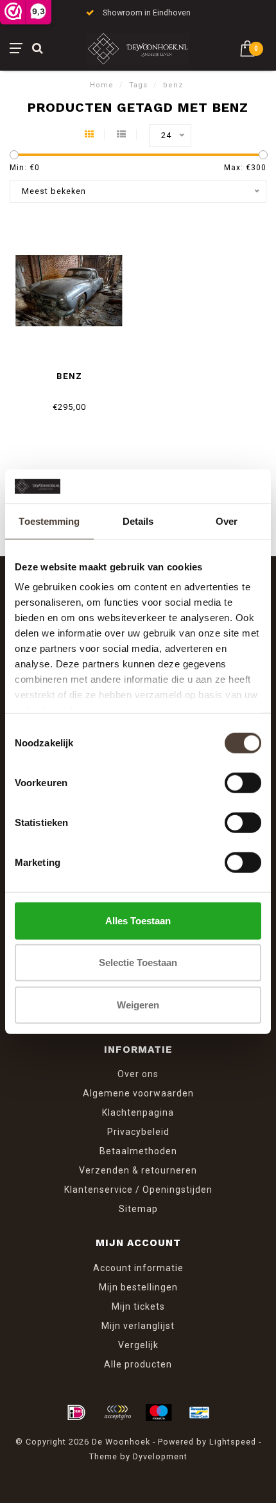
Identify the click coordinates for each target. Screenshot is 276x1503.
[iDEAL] (76, 1412)
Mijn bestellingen (138, 1287)
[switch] (243, 782)
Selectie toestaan (138, 962)
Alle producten (138, 1364)
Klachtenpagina (138, 1112)
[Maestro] (158, 1412)
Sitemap (138, 1209)
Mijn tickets (138, 1306)
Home (102, 85)
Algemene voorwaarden (138, 1093)
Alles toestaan (138, 920)
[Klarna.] (117, 1412)
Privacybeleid (138, 1132)
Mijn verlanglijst (138, 1326)
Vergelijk (138, 1345)
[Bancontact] (200, 1412)
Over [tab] (226, 520)
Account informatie (138, 1268)
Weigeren (138, 1004)
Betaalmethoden (138, 1151)
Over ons (138, 1074)
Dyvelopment (160, 1456)
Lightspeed (232, 1441)
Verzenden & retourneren (138, 1170)
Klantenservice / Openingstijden (138, 1189)
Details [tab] (138, 520)
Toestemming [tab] (49, 520)
